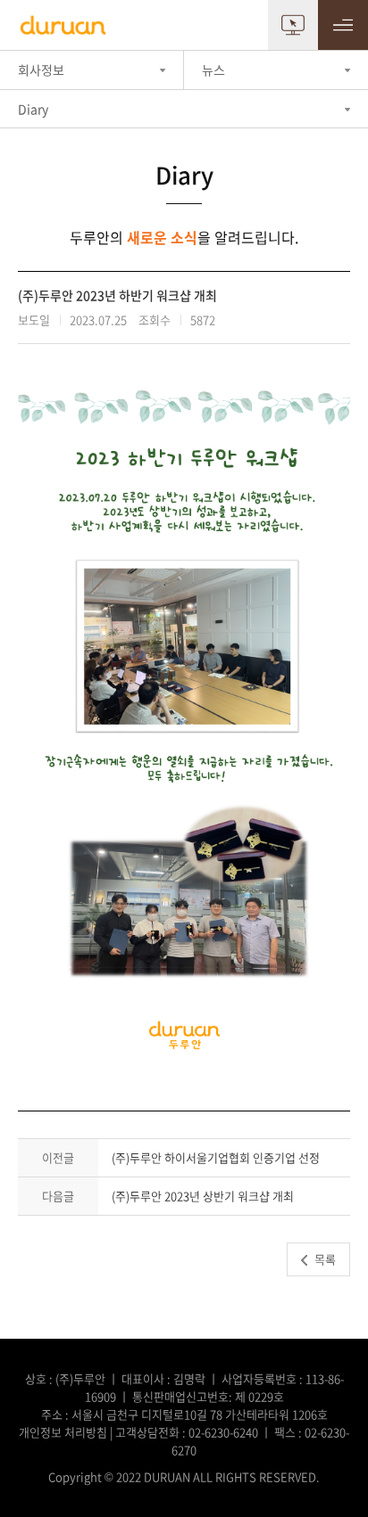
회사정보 (41, 69)
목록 (325, 1258)
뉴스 (213, 69)
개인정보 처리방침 (63, 1431)
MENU (343, 25)
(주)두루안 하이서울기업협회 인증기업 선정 (216, 1157)
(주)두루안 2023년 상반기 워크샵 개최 (203, 1195)
